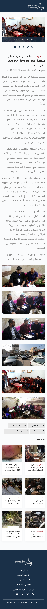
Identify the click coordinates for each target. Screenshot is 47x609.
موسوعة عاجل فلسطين (23, 590)
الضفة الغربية (23, 580)
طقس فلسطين (23, 585)
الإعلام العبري (23, 575)
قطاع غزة (41, 70)
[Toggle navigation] (3, 7)
